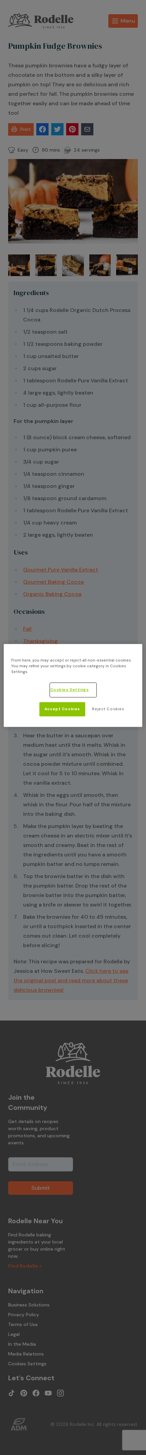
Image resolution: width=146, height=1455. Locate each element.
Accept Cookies (62, 709)
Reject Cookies (108, 709)
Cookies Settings (69, 689)
